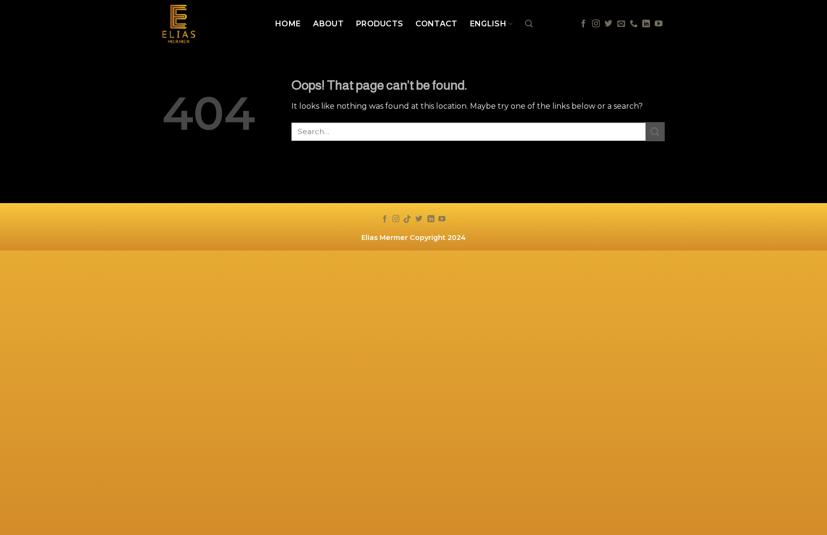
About (328, 23)
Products (379, 23)
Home (288, 23)
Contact (436, 23)
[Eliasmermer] (211, 24)
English (488, 23)
